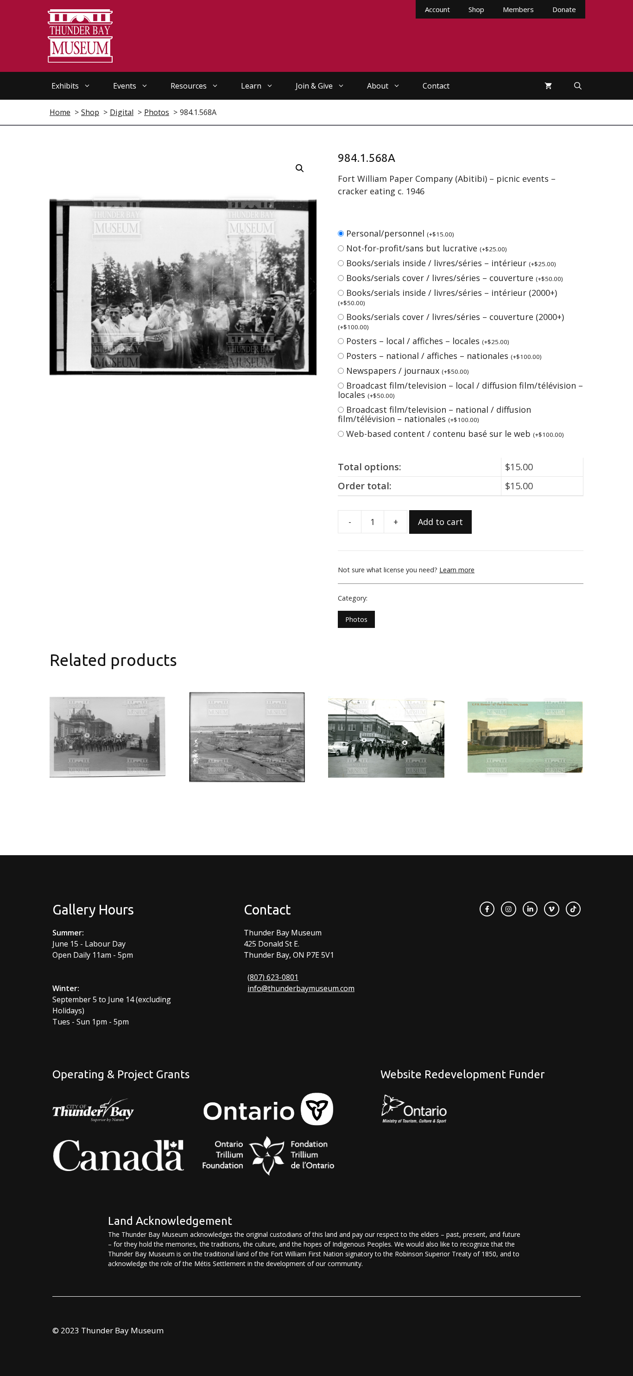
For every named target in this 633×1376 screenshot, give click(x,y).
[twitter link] (551, 909)
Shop (476, 9)
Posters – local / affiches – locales (427, 340)
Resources (189, 86)
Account (437, 9)
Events (124, 86)
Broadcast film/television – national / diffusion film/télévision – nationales (434, 414)
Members (518, 9)
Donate (564, 9)
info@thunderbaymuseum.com (300, 988)
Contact (436, 86)
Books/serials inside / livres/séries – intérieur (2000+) (447, 297)
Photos (356, 619)
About (377, 86)
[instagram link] (508, 909)
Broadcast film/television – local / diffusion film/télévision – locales (460, 390)
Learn (251, 86)
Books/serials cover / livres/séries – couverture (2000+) (451, 321)
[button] (299, 168)
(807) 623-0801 (272, 977)
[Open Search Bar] (578, 86)
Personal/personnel (400, 233)
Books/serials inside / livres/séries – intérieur (451, 263)
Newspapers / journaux (407, 370)
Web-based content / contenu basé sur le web (455, 433)
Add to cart (440, 521)
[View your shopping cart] (548, 86)
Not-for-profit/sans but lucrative (426, 248)
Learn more (457, 569)
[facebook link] (487, 909)
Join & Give (314, 86)
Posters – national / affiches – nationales (444, 355)
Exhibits (65, 86)
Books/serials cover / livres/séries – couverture (454, 277)
